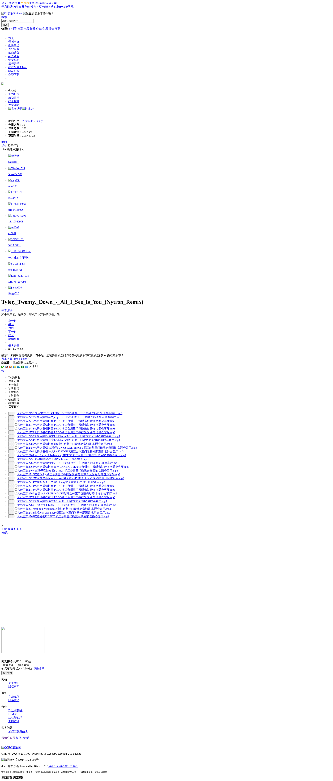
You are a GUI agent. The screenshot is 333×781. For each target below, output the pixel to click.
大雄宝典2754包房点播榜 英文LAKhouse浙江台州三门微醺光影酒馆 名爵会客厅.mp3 (68, 440)
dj (9, 28)
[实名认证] (15, 108)
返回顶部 (12, 777)
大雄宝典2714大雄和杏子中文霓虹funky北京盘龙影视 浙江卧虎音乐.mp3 (61, 482)
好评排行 (13, 395)
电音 (26, 28)
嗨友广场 (13, 70)
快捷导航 (68, 6)
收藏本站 (47, 6)
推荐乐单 (17, 67)
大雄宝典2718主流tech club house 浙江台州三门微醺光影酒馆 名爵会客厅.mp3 (64, 512)
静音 (11, 335)
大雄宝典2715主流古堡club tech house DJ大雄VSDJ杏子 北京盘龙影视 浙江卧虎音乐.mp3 (70, 478)
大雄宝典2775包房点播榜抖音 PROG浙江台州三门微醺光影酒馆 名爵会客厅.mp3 (66, 420)
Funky (39, 120)
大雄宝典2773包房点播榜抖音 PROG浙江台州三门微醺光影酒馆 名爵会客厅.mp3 (66, 489)
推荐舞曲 (13, 384)
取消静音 (13, 338)
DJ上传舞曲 (15, 710)
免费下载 (13, 74)
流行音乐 (13, 63)
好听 (18, 529)
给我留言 (13, 97)
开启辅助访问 (9, 6)
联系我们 (13, 700)
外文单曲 (13, 56)
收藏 (10, 529)
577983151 (14, 245)
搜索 (4, 17)
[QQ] (4, 747)
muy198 (12, 186)
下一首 (12, 331)
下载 (4, 529)
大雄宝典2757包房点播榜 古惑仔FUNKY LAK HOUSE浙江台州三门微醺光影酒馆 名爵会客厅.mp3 (77, 447)
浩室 (20, 28)
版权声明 (13, 686)
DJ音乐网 (15, 747)
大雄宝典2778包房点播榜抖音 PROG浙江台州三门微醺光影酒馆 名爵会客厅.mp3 (66, 428)
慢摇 (33, 28)
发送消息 (13, 105)
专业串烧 (13, 49)
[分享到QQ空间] (14, 367)
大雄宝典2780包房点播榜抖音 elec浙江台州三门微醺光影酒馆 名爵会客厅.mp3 (64, 443)
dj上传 (58, 6)
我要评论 (13, 406)
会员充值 (24, 6)
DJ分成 (12, 714)
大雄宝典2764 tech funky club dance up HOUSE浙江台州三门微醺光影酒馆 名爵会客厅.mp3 (71, 455)
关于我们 (13, 682)
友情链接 (13, 721)
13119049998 (15, 221)
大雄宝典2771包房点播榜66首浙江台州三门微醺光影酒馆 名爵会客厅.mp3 (62, 501)
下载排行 (13, 392)
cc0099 (12, 233)
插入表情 (23, 665)
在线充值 (13, 696)
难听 (4, 532)
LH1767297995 (17, 281)
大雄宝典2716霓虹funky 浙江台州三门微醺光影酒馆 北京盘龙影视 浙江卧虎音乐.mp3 (68, 474)
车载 (58, 28)
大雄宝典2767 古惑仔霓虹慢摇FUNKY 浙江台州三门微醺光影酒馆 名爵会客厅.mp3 (67, 470)
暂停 (11, 328)
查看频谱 (6, 310)
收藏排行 (13, 399)
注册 (41, 668)
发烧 (51, 28)
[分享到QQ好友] (6, 367)
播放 (11, 324)
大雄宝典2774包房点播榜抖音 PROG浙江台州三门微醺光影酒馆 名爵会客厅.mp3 (66, 485)
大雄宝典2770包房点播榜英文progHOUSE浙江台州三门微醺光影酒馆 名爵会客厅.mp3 (69, 417)
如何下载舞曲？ (18, 731)
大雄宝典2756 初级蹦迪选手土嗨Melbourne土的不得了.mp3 (52, 459)
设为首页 (36, 6)
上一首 (12, 320)
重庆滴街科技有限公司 (43, 3)
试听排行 (13, 388)
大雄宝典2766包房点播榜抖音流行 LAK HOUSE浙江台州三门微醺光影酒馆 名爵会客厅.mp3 (73, 466)
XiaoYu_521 (15, 174)
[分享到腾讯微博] (18, 367)
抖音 (14, 28)
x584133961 (15, 269)
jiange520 (13, 293)
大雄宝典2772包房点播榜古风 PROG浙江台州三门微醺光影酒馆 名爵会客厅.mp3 (66, 497)
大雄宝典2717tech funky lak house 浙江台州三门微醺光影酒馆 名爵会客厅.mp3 (64, 508)
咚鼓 (39, 28)
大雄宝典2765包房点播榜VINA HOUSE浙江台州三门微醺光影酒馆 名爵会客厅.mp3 (67, 462)
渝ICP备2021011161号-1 (63, 766)
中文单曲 (13, 60)
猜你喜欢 (13, 403)
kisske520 (13, 197)
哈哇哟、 (13, 162)
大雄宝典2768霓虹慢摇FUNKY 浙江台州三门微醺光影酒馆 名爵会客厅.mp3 (63, 516)
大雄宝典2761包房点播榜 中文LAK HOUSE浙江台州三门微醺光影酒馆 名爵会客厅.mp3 (70, 451)
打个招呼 (13, 101)
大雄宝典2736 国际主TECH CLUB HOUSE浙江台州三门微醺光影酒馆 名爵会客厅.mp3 (69, 413)
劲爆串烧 (13, 45)
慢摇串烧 (13, 41)
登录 (4, 3)
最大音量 (13, 345)
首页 (11, 38)
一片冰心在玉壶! (18, 257)
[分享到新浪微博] (10, 367)
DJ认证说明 (15, 717)
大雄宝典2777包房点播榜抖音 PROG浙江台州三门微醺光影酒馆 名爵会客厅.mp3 (66, 424)
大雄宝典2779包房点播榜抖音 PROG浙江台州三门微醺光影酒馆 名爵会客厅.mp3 (66, 432)
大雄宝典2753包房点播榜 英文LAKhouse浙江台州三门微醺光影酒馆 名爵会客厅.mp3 (68, 436)
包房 (45, 28)
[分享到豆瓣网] (22, 367)
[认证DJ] (28, 108)
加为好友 (13, 94)
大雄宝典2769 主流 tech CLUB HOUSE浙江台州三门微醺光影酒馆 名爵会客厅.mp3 (67, 493)
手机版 (25, 3)
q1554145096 (16, 209)
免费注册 (14, 3)
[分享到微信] (2, 367)
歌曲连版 (13, 52)
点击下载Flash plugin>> (15, 358)
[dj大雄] (2, 84)
